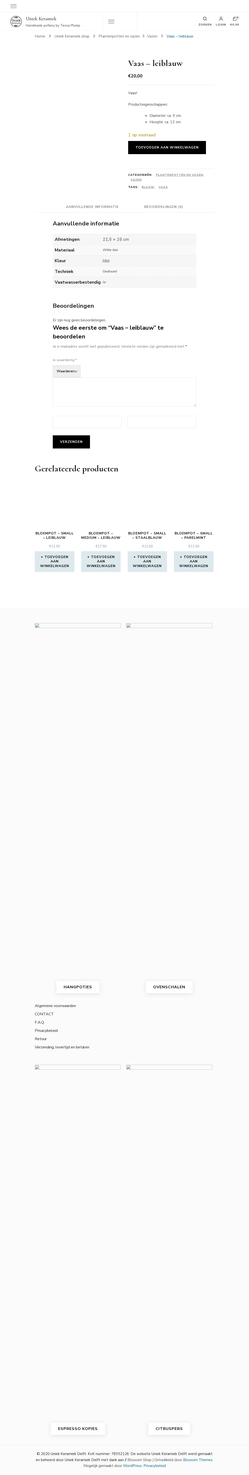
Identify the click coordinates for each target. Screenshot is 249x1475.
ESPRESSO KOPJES (78, 1428)
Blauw (148, 187)
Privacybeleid (46, 1030)
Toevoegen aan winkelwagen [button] (54, 561)
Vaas (163, 187)
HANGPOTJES (78, 987)
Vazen (136, 180)
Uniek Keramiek (41, 19)
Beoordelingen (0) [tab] (163, 207)
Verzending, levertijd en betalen (62, 1047)
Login (221, 24)
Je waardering (65, 360)
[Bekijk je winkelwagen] (234, 20)
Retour (41, 1039)
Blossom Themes (198, 1459)
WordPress (132, 1465)
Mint (106, 260)
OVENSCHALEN (169, 987)
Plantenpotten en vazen (179, 175)
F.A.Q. (39, 1022)
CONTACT (44, 1014)
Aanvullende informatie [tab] (92, 207)
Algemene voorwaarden (55, 1005)
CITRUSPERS (169, 1428)
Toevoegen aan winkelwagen (167, 147)
